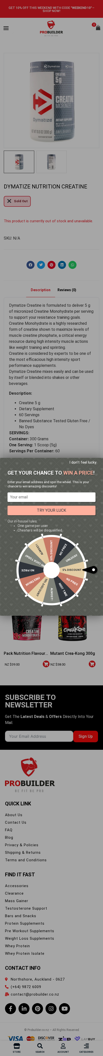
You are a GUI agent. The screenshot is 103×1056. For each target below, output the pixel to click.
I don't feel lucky (82, 462)
